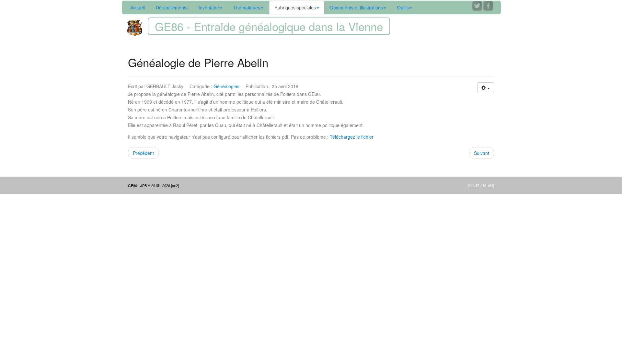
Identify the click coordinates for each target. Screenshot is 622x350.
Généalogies (226, 86)
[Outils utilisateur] (485, 87)
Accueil (137, 7)
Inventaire (209, 7)
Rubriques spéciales (295, 7)
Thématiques (246, 7)
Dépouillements (172, 7)
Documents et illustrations (356, 7)
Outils (403, 7)
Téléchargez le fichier (352, 137)
